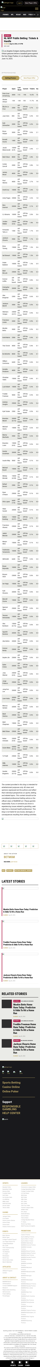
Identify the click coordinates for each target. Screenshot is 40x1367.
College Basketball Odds (28, 1189)
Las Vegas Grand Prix (9, 1241)
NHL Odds (24, 1203)
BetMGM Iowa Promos (27, 1255)
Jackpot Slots (6, 1216)
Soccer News (24, 1216)
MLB (24, 15)
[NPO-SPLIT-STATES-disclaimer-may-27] (20, 828)
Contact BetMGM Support (10, 1286)
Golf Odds (5, 1195)
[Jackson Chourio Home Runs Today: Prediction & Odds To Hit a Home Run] (7, 1043)
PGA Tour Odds (25, 1205)
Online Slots (6, 1224)
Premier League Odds (27, 1207)
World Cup (6, 1258)
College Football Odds (27, 1191)
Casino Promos (25, 1235)
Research (5, 1288)
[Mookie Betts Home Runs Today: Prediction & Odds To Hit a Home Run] (7, 1004)
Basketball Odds (7, 1189)
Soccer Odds (6, 1205)
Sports (29, 870)
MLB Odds (24, 1195)
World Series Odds (8, 1260)
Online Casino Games (9, 1220)
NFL (12, 15)
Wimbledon (6, 1256)
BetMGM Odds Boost (27, 1243)
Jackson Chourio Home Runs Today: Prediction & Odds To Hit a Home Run (18, 976)
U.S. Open (5, 1254)
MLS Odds (24, 1197)
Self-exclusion (6, 1292)
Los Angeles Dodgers (27, 1001)
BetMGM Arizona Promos (28, 1245)
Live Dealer (6, 1218)
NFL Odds (24, 1201)
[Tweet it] (5, 846)
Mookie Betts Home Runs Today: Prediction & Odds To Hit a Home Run (20, 910)
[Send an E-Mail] (20, 846)
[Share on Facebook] (12, 846)
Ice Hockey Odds (7, 1197)
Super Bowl (6, 1250)
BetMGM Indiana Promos (28, 1253)
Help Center (11, 1113)
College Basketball (8, 1243)
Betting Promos (10, 78)
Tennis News (24, 1218)
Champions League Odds (28, 1187)
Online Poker (10, 1091)
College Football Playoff (9, 1239)
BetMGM (6, 44)
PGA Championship (8, 1248)
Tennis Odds (6, 1207)
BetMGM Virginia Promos (28, 1310)
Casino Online (11, 1087)
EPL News (24, 1211)
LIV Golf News (25, 1193)
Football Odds (7, 1193)
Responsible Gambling (11, 1108)
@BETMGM (13, 862)
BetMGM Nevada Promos (28, 1286)
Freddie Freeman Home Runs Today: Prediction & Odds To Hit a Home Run (18, 943)
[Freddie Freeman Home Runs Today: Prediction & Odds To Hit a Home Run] (7, 1023)
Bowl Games (6, 1235)
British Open (6, 1237)
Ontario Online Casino (9, 1226)
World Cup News (26, 1224)
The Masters (6, 1252)
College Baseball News (27, 1220)
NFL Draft (5, 1245)
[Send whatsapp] (27, 846)
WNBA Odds (24, 1209)
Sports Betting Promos (27, 1237)
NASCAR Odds (7, 1203)
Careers (5, 1273)
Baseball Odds (7, 1187)
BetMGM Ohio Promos (27, 1300)
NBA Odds (24, 1199)
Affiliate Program (7, 1271)
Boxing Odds (6, 1191)
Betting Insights (20, 870)
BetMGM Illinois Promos (28, 1251)
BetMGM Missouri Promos (28, 1284)
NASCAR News (25, 1214)
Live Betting (6, 1199)
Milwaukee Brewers (27, 1040)
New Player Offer (29, 78)
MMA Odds (6, 1201)
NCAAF (18, 15)
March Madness (7, 1262)
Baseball (7, 35)
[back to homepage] (5, 8)
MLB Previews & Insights (28, 1226)
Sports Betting (11, 1082)
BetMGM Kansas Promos (28, 1257)
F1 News (23, 1222)
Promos (6, 15)
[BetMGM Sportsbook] (8, 3)
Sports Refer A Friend (27, 1239)
